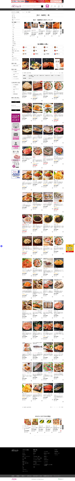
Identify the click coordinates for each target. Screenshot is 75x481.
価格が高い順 (47, 75)
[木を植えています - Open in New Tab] (61, 479)
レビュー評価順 (31, 76)
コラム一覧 (56, 454)
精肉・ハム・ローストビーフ (16, 20)
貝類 (25, 53)
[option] (29, 78)
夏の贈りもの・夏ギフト (47, 453)
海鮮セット (58, 53)
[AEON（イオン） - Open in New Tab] (13, 479)
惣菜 (12, 47)
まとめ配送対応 (15, 84)
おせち (57, 9)
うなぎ (47, 47)
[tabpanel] (27, 29)
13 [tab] (49, 435)
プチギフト (45, 454)
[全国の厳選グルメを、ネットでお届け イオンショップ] (16, 6)
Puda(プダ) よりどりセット (36, 464)
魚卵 (57, 50)
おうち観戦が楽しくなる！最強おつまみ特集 (48, 465)
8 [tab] (43, 435)
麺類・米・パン (14, 49)
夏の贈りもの (44, 9)
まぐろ (26, 47)
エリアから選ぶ (46, 451)
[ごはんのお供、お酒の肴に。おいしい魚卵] (43, 64)
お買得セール (45, 456)
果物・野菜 (13, 17)
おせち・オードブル (25, 471)
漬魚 (46, 50)
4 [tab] (38, 435)
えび (25, 50)
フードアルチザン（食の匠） (37, 459)
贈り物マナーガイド (57, 453)
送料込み (14, 86)
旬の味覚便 (34, 451)
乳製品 (13, 52)
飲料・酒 (24, 453)
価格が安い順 (42, 75)
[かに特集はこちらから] (30, 64)
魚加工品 (36, 53)
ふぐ (13, 29)
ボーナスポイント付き (16, 89)
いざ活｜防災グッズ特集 (36, 456)
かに (57, 47)
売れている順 (36, 75)
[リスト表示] (30, 78)
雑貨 (12, 56)
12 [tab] (48, 435)
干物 (36, 50)
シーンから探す (31, 9)
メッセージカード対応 (16, 74)
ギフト (34, 454)
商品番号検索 (56, 451)
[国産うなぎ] (55, 64)
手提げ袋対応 (15, 76)
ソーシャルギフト (16, 78)
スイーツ (13, 14)
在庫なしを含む (15, 65)
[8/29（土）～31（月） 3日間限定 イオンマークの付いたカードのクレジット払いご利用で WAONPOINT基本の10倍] (37, 1)
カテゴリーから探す (18, 9)
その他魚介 (47, 53)
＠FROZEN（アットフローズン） (37, 461)
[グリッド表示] (29, 78)
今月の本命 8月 (46, 459)
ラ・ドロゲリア (46, 461)
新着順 (52, 75)
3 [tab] (37, 435)
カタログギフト (25, 469)
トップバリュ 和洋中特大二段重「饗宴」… (27, 428)
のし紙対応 (15, 71)
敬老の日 (34, 453)
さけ (36, 47)
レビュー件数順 (57, 75)
